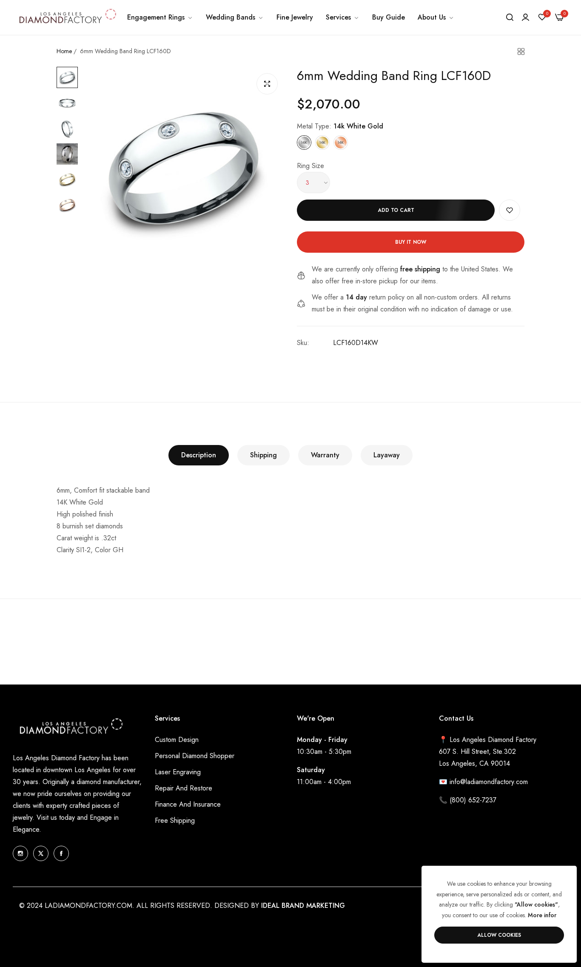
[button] (509, 210)
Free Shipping (175, 820)
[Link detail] (20, 853)
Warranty (325, 455)
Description (198, 455)
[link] (160, 17)
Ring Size (310, 166)
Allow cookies (499, 935)
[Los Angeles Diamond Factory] (67, 17)
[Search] (509, 17)
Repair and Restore (183, 788)
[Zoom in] (267, 83)
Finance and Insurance (188, 804)
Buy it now (410, 242)
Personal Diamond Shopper (194, 756)
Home (64, 51)
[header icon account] (525, 17)
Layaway (386, 455)
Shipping (263, 455)
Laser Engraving (178, 772)
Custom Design (177, 740)
